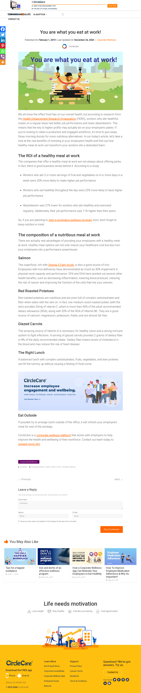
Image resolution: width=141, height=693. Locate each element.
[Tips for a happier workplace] (20, 550)
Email (75, 512)
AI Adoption (39, 14)
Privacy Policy (76, 666)
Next (119, 479)
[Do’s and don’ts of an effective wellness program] (54, 550)
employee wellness (37, 467)
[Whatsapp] (3, 51)
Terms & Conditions (78, 681)
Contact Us (14, 19)
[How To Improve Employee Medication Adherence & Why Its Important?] (120, 550)
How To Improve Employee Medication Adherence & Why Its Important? (118, 572)
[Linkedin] (3, 40)
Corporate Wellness (18, 14)
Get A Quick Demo (52, 666)
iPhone (12, 676)
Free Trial (112, 6)
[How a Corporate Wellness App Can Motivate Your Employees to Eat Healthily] (87, 550)
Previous (24, 479)
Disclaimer (74, 676)
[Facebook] (3, 29)
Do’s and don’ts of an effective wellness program (50, 570)
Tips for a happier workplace (15, 569)
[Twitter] (3, 34)
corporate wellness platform (53, 435)
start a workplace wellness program (70, 220)
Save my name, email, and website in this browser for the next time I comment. (49, 521)
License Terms (76, 671)
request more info (29, 444)
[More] (3, 62)
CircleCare (23, 467)
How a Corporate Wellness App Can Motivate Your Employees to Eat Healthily (87, 570)
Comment (22, 500)
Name (20, 512)
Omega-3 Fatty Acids (61, 264)
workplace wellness (69, 467)
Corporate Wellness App (54, 676)
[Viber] (3, 56)
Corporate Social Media (54, 671)
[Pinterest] (3, 45)
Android (25, 676)
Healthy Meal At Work (53, 467)
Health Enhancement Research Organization (49, 118)
